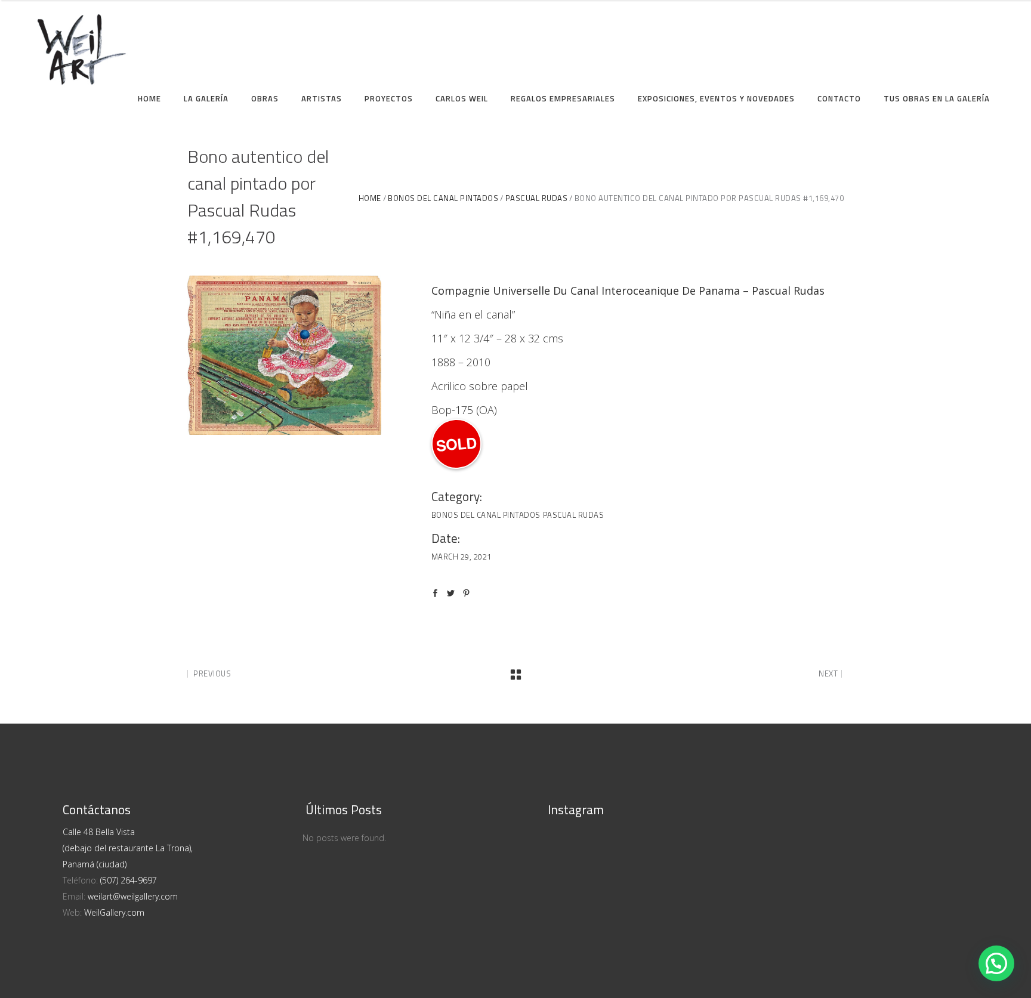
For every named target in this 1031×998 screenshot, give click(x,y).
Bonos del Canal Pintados (443, 198)
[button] (996, 963)
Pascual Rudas (536, 198)
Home (370, 198)
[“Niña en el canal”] (284, 355)
